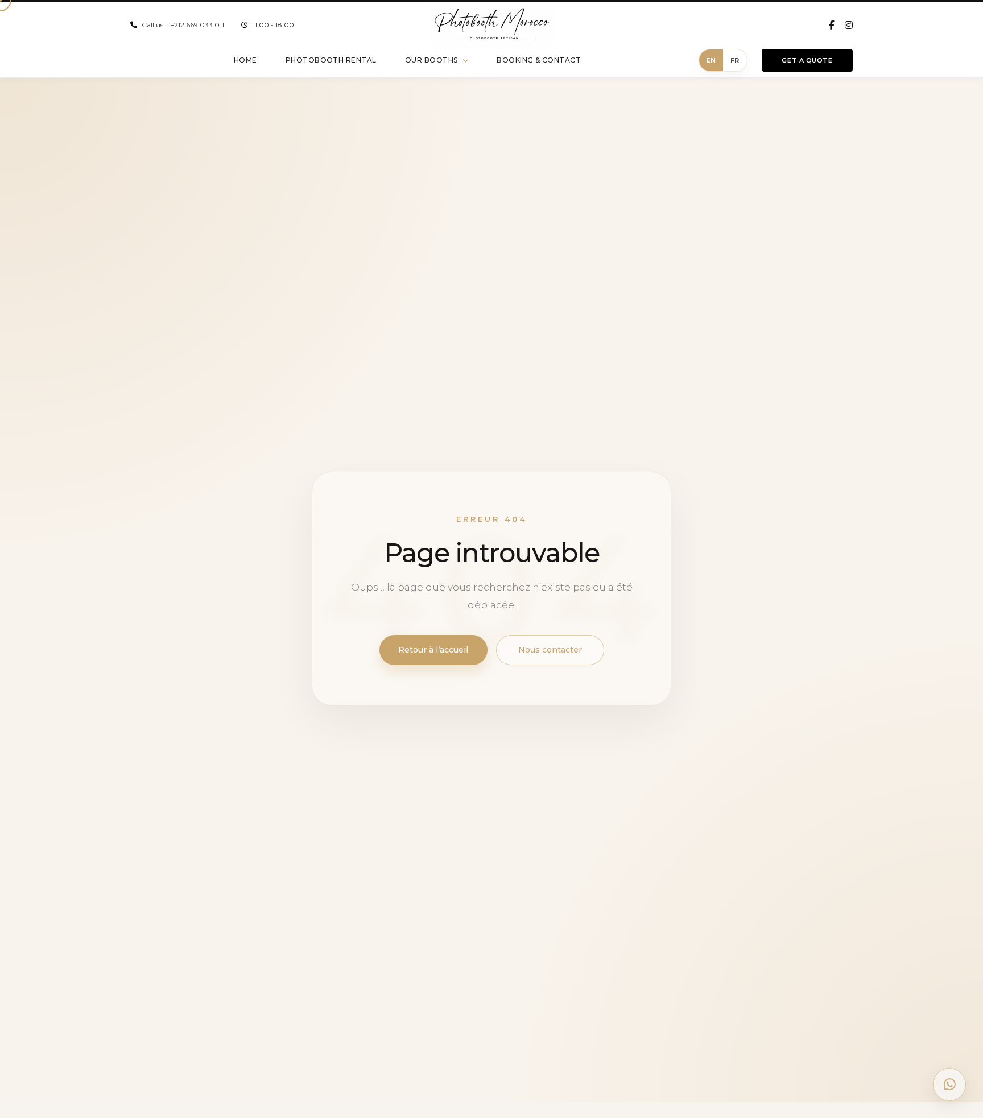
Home (245, 60)
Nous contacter (550, 650)
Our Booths (431, 60)
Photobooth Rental (331, 60)
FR (735, 60)
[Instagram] (849, 25)
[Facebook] (832, 25)
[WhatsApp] (949, 1084)
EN (711, 60)
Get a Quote (807, 60)
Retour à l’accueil (433, 650)
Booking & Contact (539, 60)
